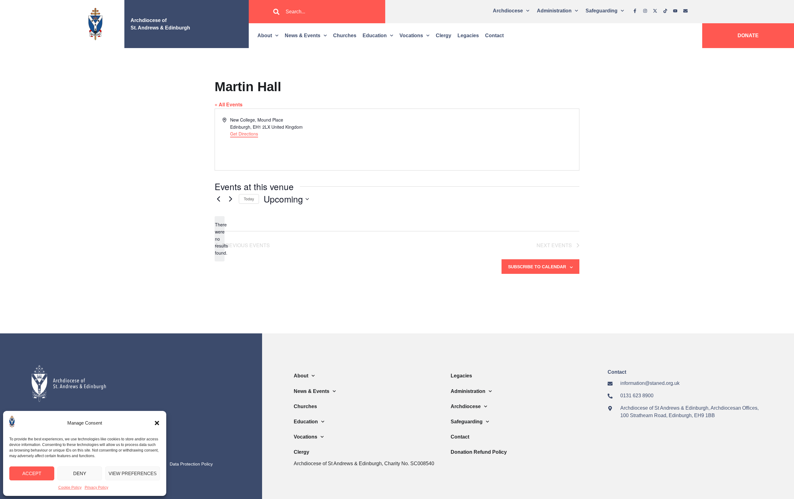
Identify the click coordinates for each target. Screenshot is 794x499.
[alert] (220, 238)
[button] (157, 423)
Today (249, 198)
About (264, 35)
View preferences (133, 473)
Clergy (443, 35)
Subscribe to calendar (537, 266)
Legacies (468, 35)
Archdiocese (508, 10)
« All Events (229, 104)
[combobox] (317, 11)
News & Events (302, 35)
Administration (554, 10)
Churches (344, 35)
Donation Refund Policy (479, 452)
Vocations (411, 35)
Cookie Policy (70, 487)
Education (375, 35)
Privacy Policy (96, 487)
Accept (31, 473)
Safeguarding (602, 10)
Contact (494, 35)
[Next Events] (230, 199)
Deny (79, 473)
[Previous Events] (218, 199)
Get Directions (244, 134)
